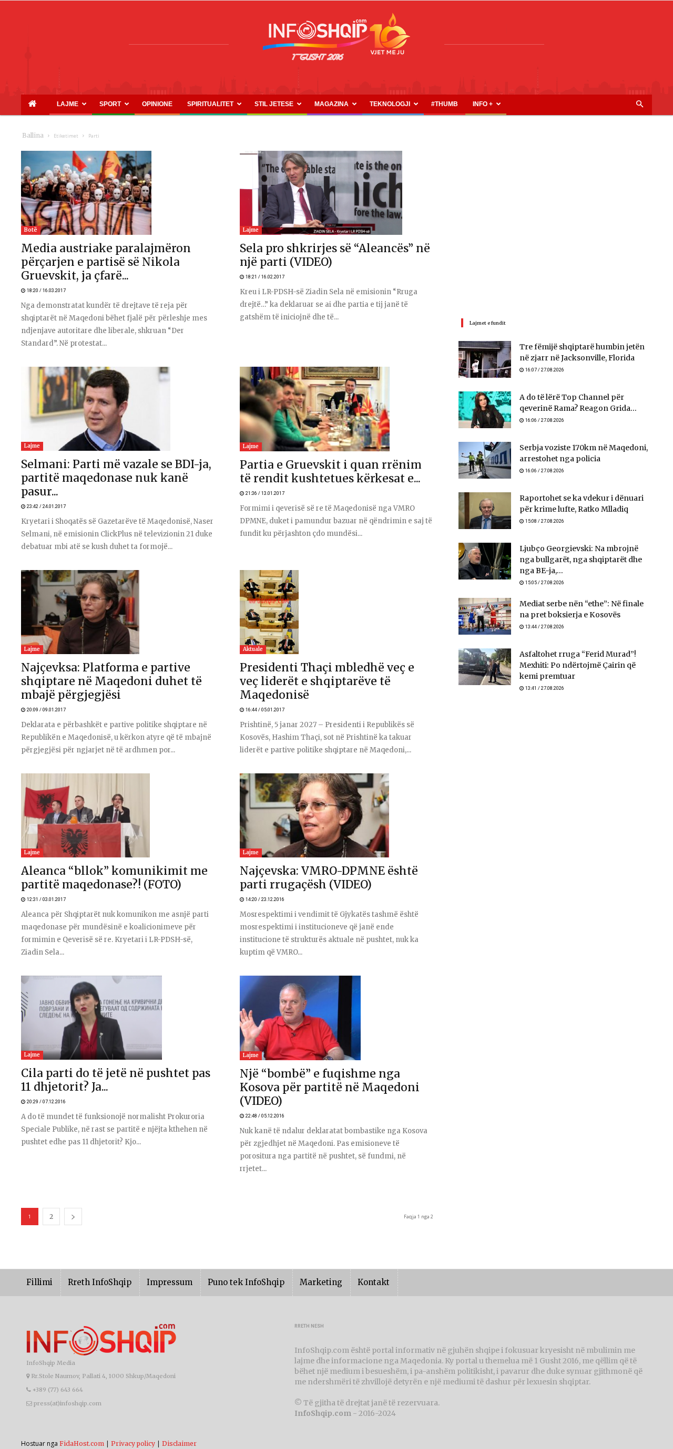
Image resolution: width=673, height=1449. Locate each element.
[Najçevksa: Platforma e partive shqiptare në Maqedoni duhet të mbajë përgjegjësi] (118, 587)
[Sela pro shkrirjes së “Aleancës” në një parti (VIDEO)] (336, 193)
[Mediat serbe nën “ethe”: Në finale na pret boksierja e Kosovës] (484, 611)
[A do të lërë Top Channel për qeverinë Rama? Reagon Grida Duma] (484, 409)
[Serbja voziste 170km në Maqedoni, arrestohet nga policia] (484, 460)
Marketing (290, 1232)
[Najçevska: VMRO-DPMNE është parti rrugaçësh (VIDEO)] (336, 778)
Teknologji (300, 104)
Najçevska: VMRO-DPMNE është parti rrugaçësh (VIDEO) (330, 835)
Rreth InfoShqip (91, 1232)
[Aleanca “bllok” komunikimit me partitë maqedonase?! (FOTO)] (118, 778)
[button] (639, 104)
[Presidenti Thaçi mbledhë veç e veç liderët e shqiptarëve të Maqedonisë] (336, 587)
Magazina (254, 104)
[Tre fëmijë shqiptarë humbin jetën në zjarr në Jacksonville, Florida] (484, 359)
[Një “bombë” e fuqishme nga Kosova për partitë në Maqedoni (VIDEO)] (336, 981)
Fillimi (37, 1232)
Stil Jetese (208, 104)
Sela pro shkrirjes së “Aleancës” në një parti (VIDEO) (322, 249)
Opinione (119, 104)
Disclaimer (179, 1394)
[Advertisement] (555, 224)
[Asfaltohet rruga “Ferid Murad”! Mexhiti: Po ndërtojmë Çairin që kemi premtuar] (484, 662)
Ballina (30, 136)
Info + (367, 104)
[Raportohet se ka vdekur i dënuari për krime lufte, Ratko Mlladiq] (484, 510)
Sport (84, 104)
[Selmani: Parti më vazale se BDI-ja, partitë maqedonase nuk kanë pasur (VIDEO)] (118, 396)
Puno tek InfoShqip (223, 1232)
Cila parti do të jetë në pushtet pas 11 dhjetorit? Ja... (99, 1038)
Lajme (51, 104)
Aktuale (253, 624)
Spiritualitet (158, 104)
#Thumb (340, 104)
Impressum (154, 1232)
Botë (30, 229)
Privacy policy (133, 1394)
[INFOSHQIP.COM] (336, 40)
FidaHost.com (81, 1394)
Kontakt (338, 1232)
